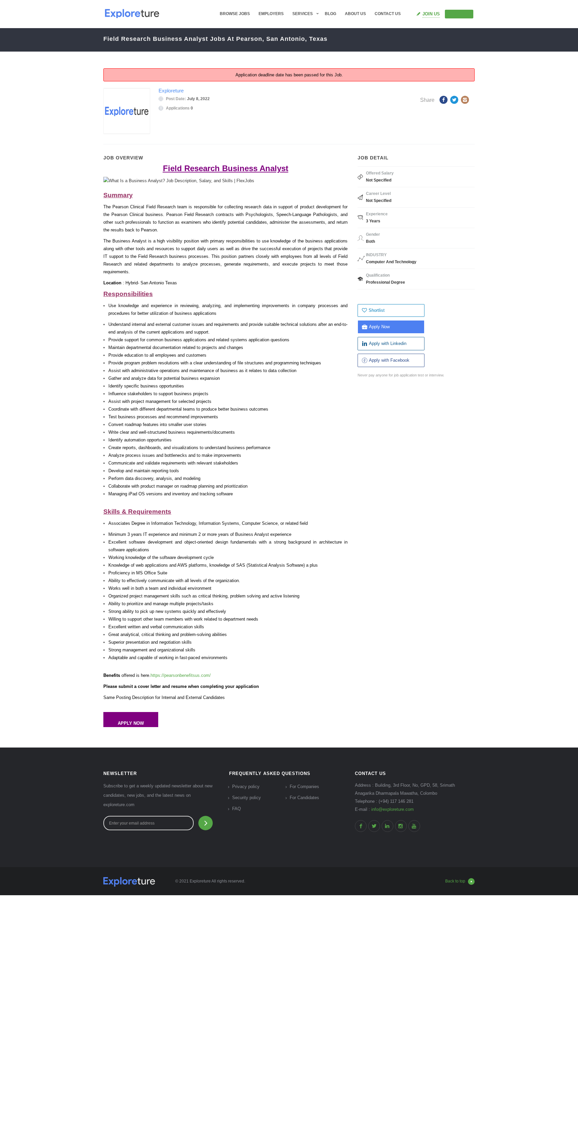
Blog (330, 13)
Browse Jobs (235, 13)
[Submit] (205, 823)
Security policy (246, 797)
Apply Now (379, 326)
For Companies (304, 786)
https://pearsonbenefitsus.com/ (181, 675)
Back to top (455, 881)
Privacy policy (246, 786)
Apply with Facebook (389, 360)
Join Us (431, 13)
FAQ (236, 808)
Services (302, 13)
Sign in (462, 14)
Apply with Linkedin (387, 343)
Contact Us (388, 13)
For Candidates (304, 797)
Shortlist (377, 310)
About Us (355, 13)
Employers (271, 13)
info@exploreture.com (392, 809)
